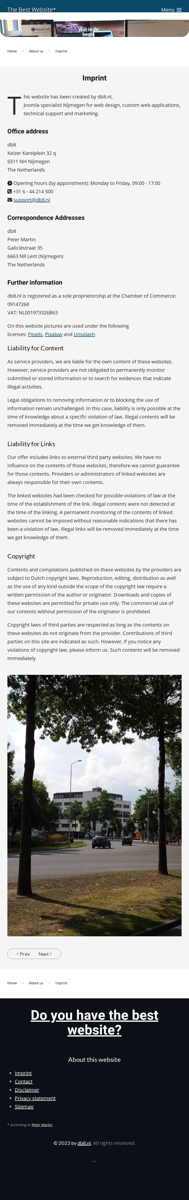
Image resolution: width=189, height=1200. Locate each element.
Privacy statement (35, 1098)
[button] (171, 10)
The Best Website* (31, 10)
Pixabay (54, 334)
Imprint (23, 1073)
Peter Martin (42, 1124)
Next (43, 954)
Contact (23, 1081)
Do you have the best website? (94, 1023)
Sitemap (24, 1106)
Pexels (35, 334)
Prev (25, 954)
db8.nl (84, 1143)
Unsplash (84, 334)
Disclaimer (27, 1089)
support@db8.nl (32, 199)
